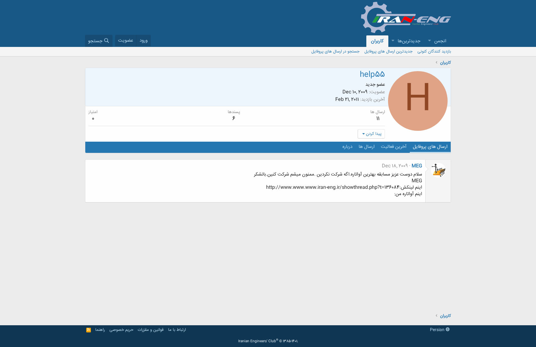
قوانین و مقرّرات (150, 329)
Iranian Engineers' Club (268, 341)
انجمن (440, 41)
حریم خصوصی (121, 329)
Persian (438, 329)
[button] (429, 41)
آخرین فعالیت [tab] (394, 147)
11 (377, 118)
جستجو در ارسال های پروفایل (335, 51)
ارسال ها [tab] (367, 147)
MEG (417, 166)
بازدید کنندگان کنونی (434, 51)
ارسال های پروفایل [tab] (430, 147)
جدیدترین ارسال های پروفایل (388, 51)
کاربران (377, 41)
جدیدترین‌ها (409, 41)
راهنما (100, 329)
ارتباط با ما (177, 329)
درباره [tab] (347, 147)
